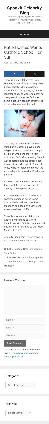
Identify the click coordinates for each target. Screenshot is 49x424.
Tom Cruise (10, 253)
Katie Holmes (14, 249)
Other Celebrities (32, 249)
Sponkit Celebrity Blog (24, 10)
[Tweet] (34, 74)
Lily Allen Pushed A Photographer (25, 257)
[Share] (14, 74)
